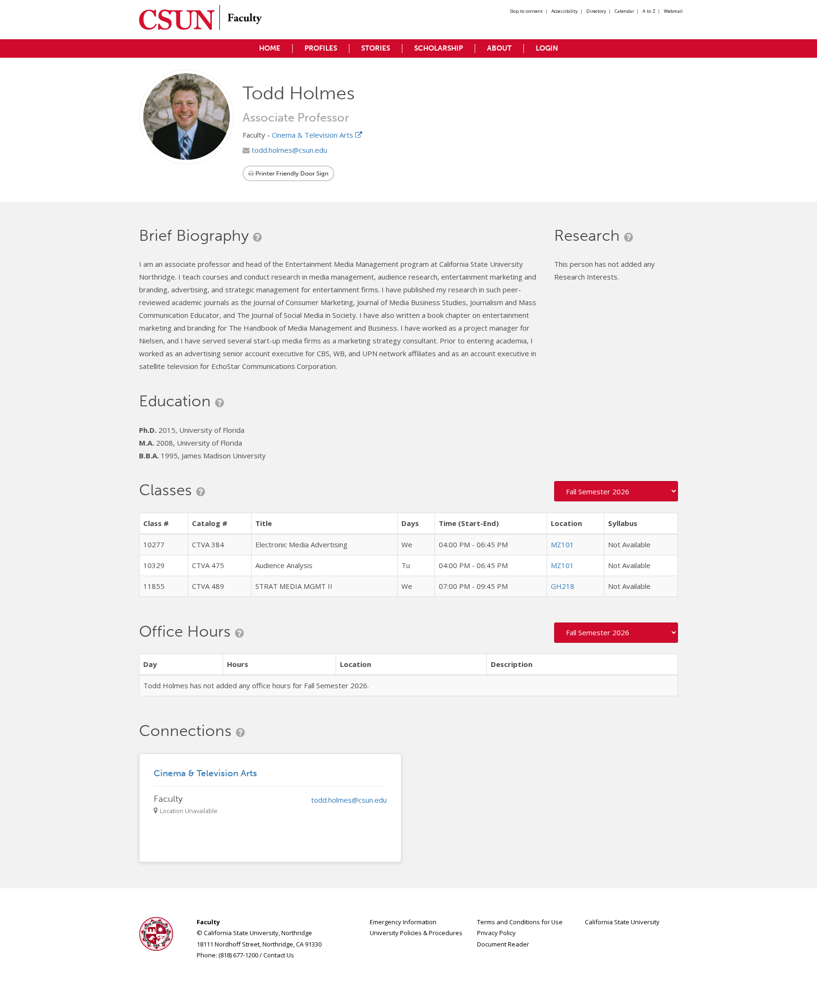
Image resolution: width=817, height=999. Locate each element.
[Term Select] (616, 491)
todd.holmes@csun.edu (288, 150)
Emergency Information (403, 922)
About (499, 48)
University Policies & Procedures (416, 933)
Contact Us (278, 955)
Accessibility (564, 11)
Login (547, 48)
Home (269, 48)
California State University (622, 922)
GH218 (562, 586)
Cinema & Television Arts (313, 135)
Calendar (624, 11)
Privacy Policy (496, 933)
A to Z (649, 11)
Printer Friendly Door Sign (291, 173)
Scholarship (438, 48)
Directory (596, 11)
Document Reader (503, 944)
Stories (375, 48)
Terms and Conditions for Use (520, 922)
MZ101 (562, 544)
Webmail (673, 11)
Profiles (320, 48)
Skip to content (526, 11)
